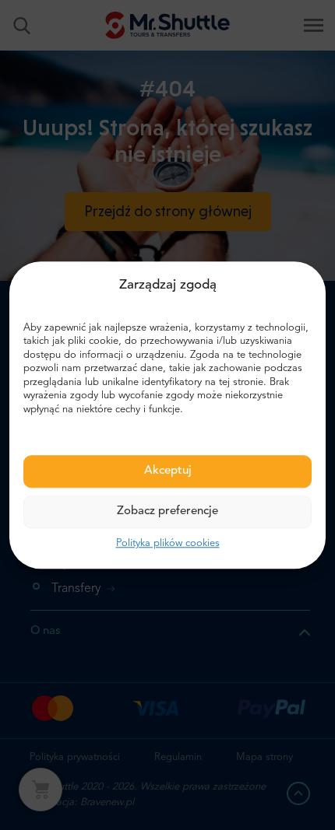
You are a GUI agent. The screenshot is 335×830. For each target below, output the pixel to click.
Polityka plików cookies (168, 544)
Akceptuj (168, 472)
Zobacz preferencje (167, 512)
